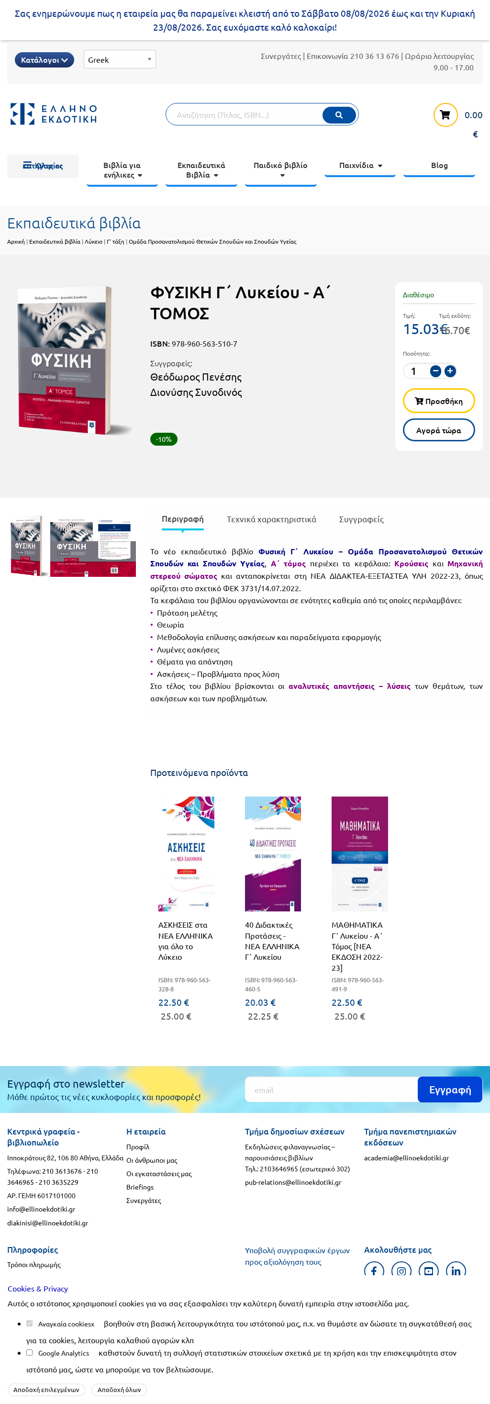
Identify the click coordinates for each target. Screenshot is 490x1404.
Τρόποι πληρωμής (33, 1264)
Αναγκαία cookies (64, 1323)
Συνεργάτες (281, 55)
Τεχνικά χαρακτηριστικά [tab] (271, 519)
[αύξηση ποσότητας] (450, 371)
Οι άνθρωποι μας (151, 1160)
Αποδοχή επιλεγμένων (46, 1389)
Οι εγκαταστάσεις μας (158, 1173)
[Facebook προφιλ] (374, 1271)
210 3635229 (58, 1182)
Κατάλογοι (41, 59)
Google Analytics (63, 1352)
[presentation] (182, 521)
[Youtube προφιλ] (429, 1271)
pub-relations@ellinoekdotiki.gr (293, 1182)
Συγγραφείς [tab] (361, 519)
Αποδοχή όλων (119, 1389)
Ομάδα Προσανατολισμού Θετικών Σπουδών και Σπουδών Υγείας (212, 241)
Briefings (140, 1186)
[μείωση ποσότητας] (436, 371)
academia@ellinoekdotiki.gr (406, 1157)
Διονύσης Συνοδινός (196, 391)
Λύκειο (93, 241)
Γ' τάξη (115, 241)
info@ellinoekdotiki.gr (41, 1208)
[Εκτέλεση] (339, 115)
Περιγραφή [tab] (183, 518)
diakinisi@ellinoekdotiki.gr (47, 1222)
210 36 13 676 (374, 55)
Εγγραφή (450, 1089)
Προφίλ (137, 1146)
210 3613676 (62, 1171)
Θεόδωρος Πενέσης (195, 376)
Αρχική (16, 241)
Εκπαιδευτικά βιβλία (54, 241)
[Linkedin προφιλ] (456, 1271)
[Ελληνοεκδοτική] (86, 114)
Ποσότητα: (416, 353)
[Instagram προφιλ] (401, 1271)
